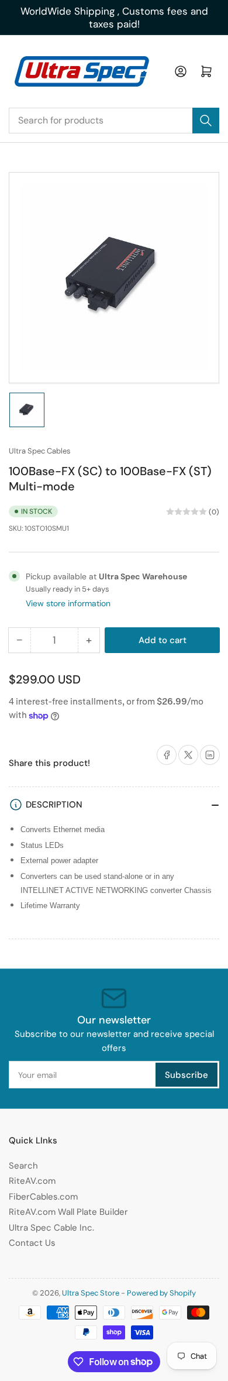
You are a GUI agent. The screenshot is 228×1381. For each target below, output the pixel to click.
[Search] (206, 120)
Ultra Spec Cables (40, 451)
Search (23, 1166)
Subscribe (186, 1075)
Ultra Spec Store (90, 1293)
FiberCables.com (43, 1197)
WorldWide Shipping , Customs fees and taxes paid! (114, 17)
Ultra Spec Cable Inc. (51, 1228)
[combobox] (114, 120)
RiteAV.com (32, 1181)
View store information (68, 603)
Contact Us (32, 1243)
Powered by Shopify (161, 1293)
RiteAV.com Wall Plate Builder (68, 1212)
